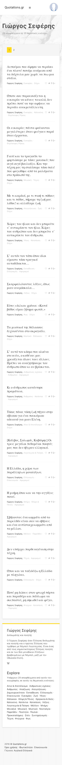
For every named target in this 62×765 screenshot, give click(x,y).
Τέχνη (36, 180)
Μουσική (27, 180)
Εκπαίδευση (29, 268)
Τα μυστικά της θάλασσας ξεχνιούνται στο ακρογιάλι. (26, 329)
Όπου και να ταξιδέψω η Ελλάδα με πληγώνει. (29, 573)
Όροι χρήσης (11, 747)
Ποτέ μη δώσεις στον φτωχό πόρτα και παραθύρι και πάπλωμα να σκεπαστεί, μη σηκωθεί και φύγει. (30, 596)
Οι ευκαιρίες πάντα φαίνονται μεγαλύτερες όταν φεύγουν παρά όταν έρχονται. (30, 131)
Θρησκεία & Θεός (45, 699)
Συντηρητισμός (39, 715)
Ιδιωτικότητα (26, 747)
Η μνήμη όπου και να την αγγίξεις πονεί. (30, 495)
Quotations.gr (14, 7)
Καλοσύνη (38, 112)
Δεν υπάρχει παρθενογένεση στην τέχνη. (30, 551)
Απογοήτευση (30, 208)
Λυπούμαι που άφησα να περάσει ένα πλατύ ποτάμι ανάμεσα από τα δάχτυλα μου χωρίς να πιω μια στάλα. (30, 72)
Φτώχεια (27, 605)
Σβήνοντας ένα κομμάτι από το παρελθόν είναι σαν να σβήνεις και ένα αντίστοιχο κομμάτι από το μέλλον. (29, 523)
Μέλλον (27, 534)
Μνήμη (27, 502)
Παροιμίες (12, 608)
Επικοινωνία (12, 480)
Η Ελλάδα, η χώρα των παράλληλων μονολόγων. (24, 470)
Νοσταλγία (44, 709)
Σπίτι (27, 715)
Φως (26, 314)
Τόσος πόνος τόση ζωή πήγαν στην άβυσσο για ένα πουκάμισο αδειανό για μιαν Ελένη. (30, 415)
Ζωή (40, 208)
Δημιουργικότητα (16, 692)
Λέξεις (27, 293)
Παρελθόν (37, 534)
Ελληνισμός (12, 271)
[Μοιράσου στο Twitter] (49, 83)
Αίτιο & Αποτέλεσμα (33, 425)
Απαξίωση (24, 689)
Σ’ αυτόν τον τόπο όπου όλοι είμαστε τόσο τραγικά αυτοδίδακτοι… (26, 259)
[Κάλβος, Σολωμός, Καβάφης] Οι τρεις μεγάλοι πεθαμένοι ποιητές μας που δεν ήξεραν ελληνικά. (30, 444)
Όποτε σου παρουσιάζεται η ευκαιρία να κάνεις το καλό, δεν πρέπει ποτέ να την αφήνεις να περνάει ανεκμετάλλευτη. (29, 101)
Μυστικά (27, 336)
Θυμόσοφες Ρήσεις (17, 115)
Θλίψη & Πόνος (26, 699)
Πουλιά (33, 712)
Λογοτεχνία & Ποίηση (33, 453)
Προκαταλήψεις (15, 715)
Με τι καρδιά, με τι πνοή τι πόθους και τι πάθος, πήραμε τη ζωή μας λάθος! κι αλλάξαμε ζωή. (31, 199)
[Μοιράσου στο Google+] (53, 83)
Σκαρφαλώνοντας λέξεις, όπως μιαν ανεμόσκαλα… (28, 286)
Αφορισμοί (24, 271)
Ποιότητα (23, 712)
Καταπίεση (35, 240)
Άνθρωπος (12, 375)
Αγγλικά (18, 750)
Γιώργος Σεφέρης (14, 83)
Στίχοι (36, 83)
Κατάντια (39, 396)
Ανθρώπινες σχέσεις (33, 372)
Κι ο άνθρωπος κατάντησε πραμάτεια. (25, 389)
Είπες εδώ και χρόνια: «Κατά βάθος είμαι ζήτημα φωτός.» (27, 307)
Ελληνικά (27, 750)
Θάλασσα (37, 336)
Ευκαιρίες (28, 83)
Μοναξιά (11, 709)
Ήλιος (26, 240)
